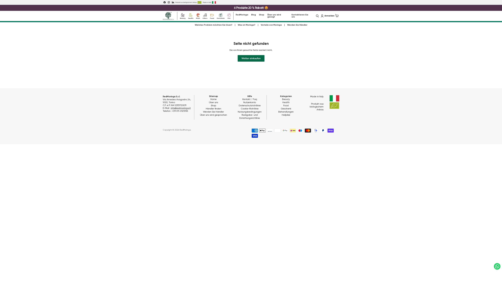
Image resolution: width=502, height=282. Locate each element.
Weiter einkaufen (251, 58)
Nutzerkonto (249, 102)
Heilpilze (286, 114)
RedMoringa (242, 15)
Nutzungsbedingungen (250, 111)
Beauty (183, 18)
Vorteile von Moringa (271, 25)
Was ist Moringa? (246, 25)
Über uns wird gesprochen (213, 114)
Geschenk (221, 18)
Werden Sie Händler (297, 25)
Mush (198, 18)
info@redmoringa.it (181, 108)
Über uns (213, 102)
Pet (229, 18)
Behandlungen (286, 111)
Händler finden (213, 108)
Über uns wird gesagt (274, 16)
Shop (261, 15)
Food (212, 18)
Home (213, 99)
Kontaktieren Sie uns (300, 16)
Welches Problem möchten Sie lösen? (213, 25)
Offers (204, 18)
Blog (253, 15)
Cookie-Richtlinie (250, 108)
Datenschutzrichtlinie (250, 105)
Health (190, 18)
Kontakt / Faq (249, 99)
